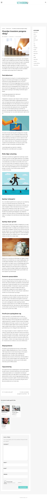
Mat (34, 43)
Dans (35, 34)
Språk (35, 57)
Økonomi (35, 51)
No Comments (18, 36)
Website (5, 474)
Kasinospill (36, 39)
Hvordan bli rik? (4, 412)
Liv (34, 41)
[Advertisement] (23, 14)
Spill (34, 55)
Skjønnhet (36, 53)
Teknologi (35, 59)
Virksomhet (11, 36)
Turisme (35, 61)
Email (5, 468)
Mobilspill (35, 47)
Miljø (34, 45)
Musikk (35, 49)
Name (5, 462)
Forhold (35, 36)
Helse (35, 37)
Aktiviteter (36, 32)
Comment (6, 444)
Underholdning (37, 63)
